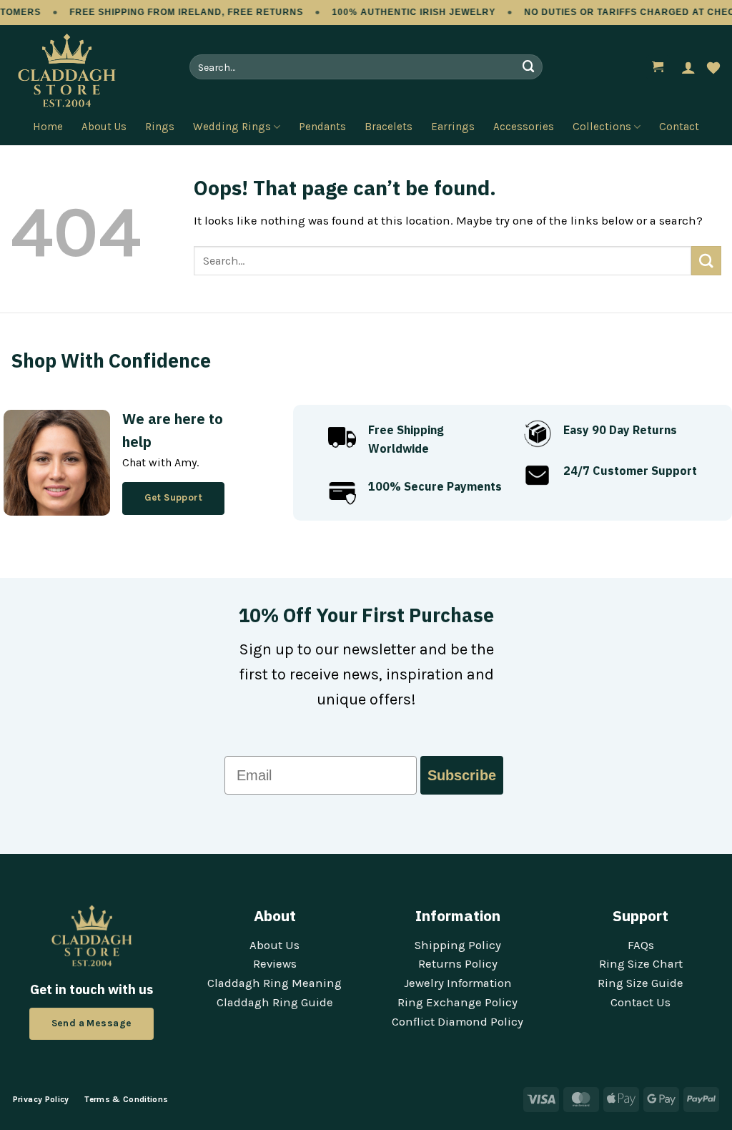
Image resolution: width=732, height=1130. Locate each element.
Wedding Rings (232, 126)
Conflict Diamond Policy (457, 1021)
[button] (658, 67)
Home (48, 126)
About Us (104, 126)
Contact (679, 126)
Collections (602, 126)
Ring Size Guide (640, 983)
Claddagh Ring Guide (275, 1002)
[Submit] (529, 66)
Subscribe (461, 775)
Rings (159, 126)
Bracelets (388, 126)
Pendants (322, 126)
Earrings (453, 126)
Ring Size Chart (641, 964)
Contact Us (640, 1002)
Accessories (523, 126)
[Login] (688, 67)
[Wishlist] (713, 67)
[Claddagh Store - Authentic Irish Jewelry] (89, 70)
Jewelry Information (458, 983)
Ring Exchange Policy (457, 1002)
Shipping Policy (458, 945)
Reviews (275, 964)
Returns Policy (458, 964)
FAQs (641, 945)
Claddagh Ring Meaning (274, 983)
